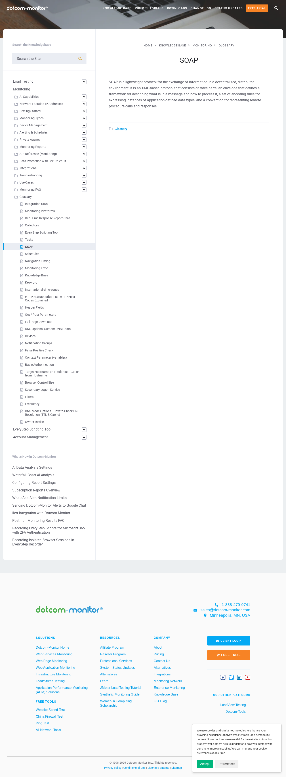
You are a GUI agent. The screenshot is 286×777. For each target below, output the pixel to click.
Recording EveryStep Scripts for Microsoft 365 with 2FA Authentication (48, 530)
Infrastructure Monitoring (53, 674)
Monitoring (21, 89)
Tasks (29, 239)
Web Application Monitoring (55, 667)
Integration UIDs (36, 204)
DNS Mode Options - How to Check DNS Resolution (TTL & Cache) (52, 412)
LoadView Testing (232, 705)
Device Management (33, 125)
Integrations (27, 168)
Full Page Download (39, 322)
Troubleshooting (30, 175)
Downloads (177, 8)
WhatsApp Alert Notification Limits (39, 498)
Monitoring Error (36, 268)
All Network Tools (48, 730)
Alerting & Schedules (33, 132)
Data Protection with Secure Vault (42, 161)
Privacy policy (113, 767)
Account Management (30, 437)
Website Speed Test (50, 710)
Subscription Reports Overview (36, 490)
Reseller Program (113, 654)
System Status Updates (117, 667)
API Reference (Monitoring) (38, 154)
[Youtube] (247, 677)
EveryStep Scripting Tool (41, 232)
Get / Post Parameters (40, 314)
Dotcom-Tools (235, 711)
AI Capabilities (29, 96)
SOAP (29, 247)
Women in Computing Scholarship (116, 703)
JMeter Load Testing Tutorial (120, 687)
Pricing (159, 654)
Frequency (32, 404)
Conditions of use (134, 767)
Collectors (32, 225)
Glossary (121, 129)
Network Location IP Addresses (41, 104)
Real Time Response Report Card (47, 218)
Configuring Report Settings (34, 482)
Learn (104, 681)
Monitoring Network (168, 681)
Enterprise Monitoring (169, 687)
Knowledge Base (117, 8)
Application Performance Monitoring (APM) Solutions (62, 690)
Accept (205, 764)
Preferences (227, 764)
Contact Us (162, 661)
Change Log (201, 8)
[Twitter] (231, 677)
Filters (29, 397)
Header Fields (34, 307)
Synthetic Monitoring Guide (119, 694)
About (158, 647)
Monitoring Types (31, 118)
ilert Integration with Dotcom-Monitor (41, 513)
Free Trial (257, 8)
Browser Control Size (39, 382)
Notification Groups (38, 343)
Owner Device (34, 422)
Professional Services (116, 661)
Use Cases (26, 182)
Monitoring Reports (32, 146)
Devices (30, 336)
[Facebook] (223, 677)
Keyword (31, 282)
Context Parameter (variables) (46, 357)
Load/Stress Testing (50, 681)
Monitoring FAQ (30, 189)
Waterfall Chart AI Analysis (33, 475)
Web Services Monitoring (54, 654)
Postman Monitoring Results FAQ (38, 520)
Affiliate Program (112, 647)
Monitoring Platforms (40, 211)
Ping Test (42, 723)
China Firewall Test (49, 716)
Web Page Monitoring (51, 661)
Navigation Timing (37, 261)
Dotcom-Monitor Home (52, 647)
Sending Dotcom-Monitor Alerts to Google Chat (49, 505)
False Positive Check (39, 350)
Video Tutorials (149, 8)
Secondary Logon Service (42, 389)
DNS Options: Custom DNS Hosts (48, 329)
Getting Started (30, 111)
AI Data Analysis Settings (32, 467)
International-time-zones (42, 289)
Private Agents (29, 139)
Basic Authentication (39, 364)
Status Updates (229, 8)
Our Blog (160, 701)
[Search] (80, 58)
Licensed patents (158, 767)
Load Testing (23, 81)
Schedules (32, 254)
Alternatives (108, 674)
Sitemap (176, 767)
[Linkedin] (239, 677)
